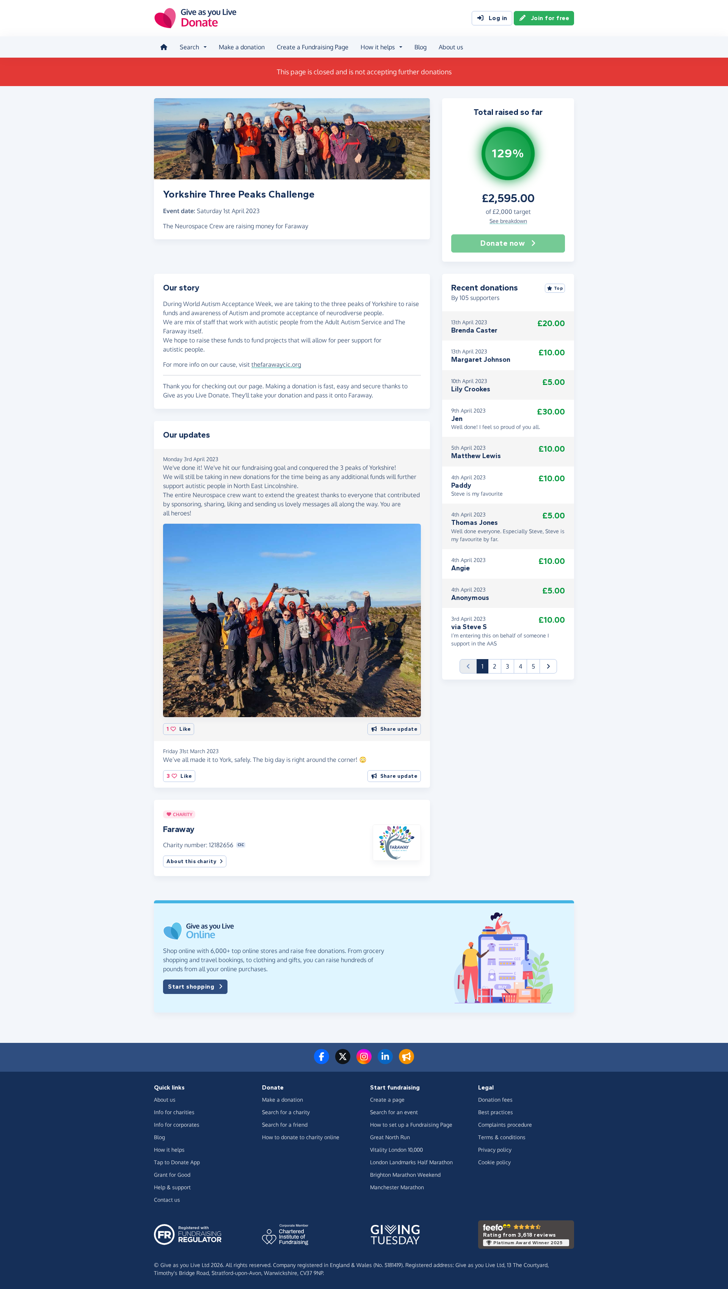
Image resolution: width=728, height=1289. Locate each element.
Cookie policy (494, 1162)
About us (451, 47)
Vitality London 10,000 (396, 1149)
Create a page (387, 1099)
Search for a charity (286, 1112)
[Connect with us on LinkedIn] (385, 1061)
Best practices (495, 1112)
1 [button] (485, 666)
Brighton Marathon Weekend (405, 1174)
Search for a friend (285, 1124)
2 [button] (494, 666)
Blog (420, 47)
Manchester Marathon (397, 1187)
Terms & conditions (502, 1137)
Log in (498, 18)
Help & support (172, 1187)
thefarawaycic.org (276, 364)
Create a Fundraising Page (312, 47)
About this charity (191, 861)
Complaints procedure (505, 1124)
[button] (397, 842)
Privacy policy (494, 1149)
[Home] (164, 47)
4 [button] (520, 666)
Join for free (550, 18)
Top (558, 288)
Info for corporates (176, 1124)
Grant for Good (172, 1174)
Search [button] (189, 47)
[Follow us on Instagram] (364, 1061)
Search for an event (394, 1112)
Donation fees (495, 1099)
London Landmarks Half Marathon (411, 1162)
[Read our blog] (406, 1061)
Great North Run (390, 1137)
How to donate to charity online (300, 1137)
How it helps (169, 1149)
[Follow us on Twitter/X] (342, 1061)
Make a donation (242, 47)
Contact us (167, 1199)
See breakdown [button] (508, 221)
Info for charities (174, 1112)
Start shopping (191, 986)
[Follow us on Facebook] (321, 1061)
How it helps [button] (378, 47)
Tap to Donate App (177, 1162)
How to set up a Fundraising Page (411, 1124)
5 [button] (533, 666)
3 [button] (507, 666)
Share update (398, 729)
